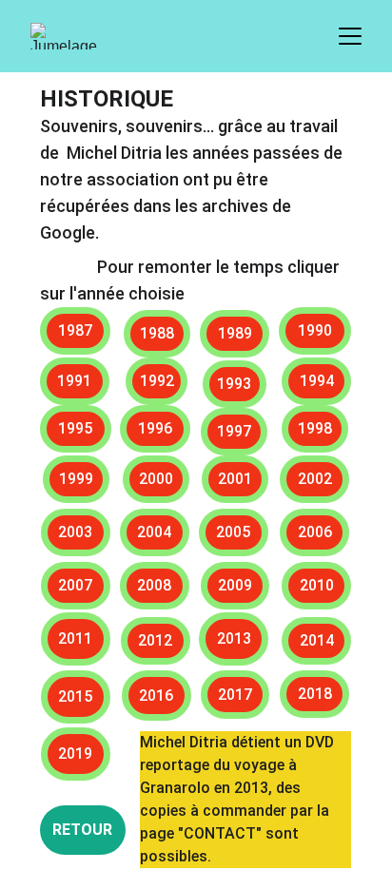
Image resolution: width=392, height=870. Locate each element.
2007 (75, 585)
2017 (235, 695)
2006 (315, 532)
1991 (74, 381)
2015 (75, 696)
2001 (235, 479)
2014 (317, 640)
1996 (155, 428)
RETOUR (82, 830)
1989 (235, 333)
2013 (234, 638)
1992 (157, 381)
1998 (315, 428)
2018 (315, 694)
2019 (75, 753)
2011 (75, 638)
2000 (156, 479)
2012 (155, 640)
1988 (157, 333)
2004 (154, 532)
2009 (235, 585)
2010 (317, 585)
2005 (233, 532)
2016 (156, 695)
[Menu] (350, 36)
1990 (315, 330)
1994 (317, 381)
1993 (234, 384)
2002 (315, 479)
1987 (75, 330)
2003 (75, 532)
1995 (75, 428)
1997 (234, 431)
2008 (154, 585)
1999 (76, 479)
